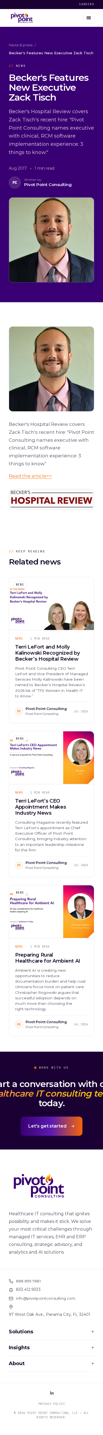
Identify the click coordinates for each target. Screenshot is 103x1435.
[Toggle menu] (88, 17)
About (51, 1363)
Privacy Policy (51, 1404)
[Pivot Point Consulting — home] (22, 18)
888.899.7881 (28, 1281)
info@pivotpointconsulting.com (45, 1298)
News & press (20, 45)
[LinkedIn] (51, 1392)
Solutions (51, 1332)
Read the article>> (30, 476)
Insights (51, 1348)
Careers (86, 4)
